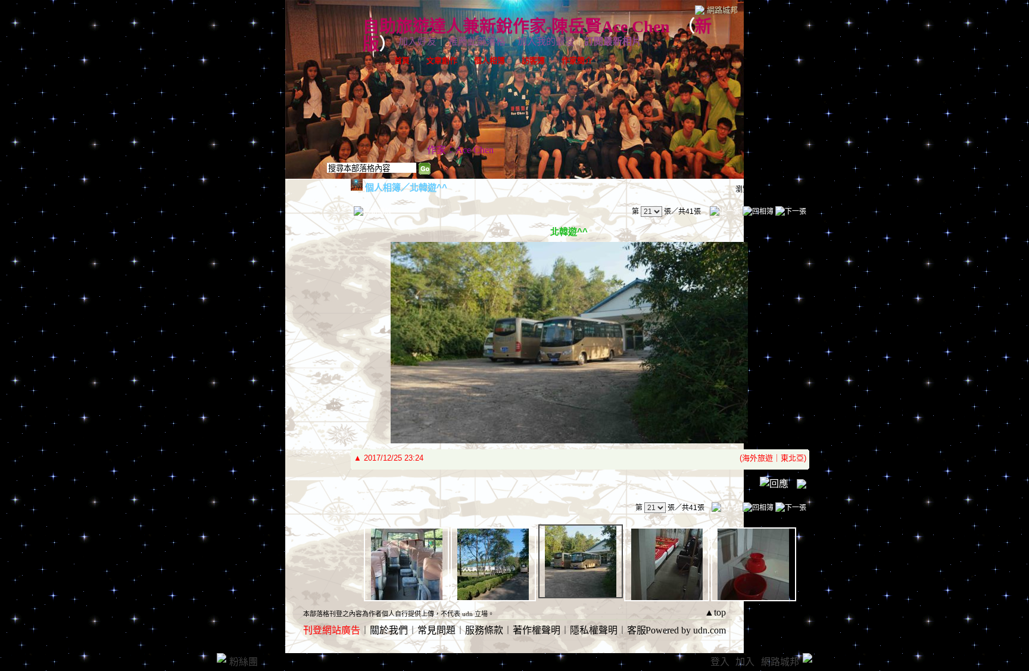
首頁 (402, 60)
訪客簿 (533, 60)
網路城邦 (722, 9)
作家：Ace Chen (460, 150)
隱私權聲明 (594, 630)
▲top (715, 612)
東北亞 (792, 457)
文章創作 (441, 60)
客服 (636, 630)
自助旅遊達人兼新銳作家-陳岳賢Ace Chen (516, 26)
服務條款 (484, 630)
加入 (744, 662)
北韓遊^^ (428, 187)
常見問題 (436, 630)
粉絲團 (243, 662)
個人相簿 (489, 60)
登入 (719, 662)
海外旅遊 (757, 457)
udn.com (709, 630)
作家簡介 (577, 60)
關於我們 (389, 630)
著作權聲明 (536, 630)
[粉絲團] (221, 658)
